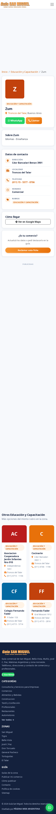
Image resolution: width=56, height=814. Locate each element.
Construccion (8, 699)
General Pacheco (10, 752)
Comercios (7, 691)
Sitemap (6, 792)
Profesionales (8, 707)
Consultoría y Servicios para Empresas (20, 687)
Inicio (5, 71)
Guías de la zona (10, 772)
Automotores (8, 715)
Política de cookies (11, 788)
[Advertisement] (28, 38)
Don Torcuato (8, 748)
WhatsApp (16, 120)
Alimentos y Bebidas (11, 695)
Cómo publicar (9, 780)
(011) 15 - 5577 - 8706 (23, 182)
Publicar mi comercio (12, 776)
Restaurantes (8, 711)
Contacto (6, 784)
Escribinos (9, 674)
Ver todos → (8, 719)
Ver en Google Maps (29, 221)
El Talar (5, 760)
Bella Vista (7, 740)
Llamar (35, 120)
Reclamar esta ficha (28, 250)
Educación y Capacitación (24, 71)
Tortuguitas (7, 756)
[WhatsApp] (49, 807)
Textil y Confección (11, 703)
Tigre (4, 736)
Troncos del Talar (17, 113)
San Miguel (7, 732)
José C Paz (7, 744)
